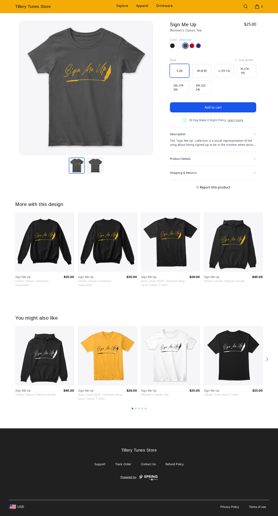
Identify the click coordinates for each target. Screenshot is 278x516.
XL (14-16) (245, 71)
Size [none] (173, 60)
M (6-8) (202, 71)
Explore (122, 5)
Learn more (235, 120)
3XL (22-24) (201, 87)
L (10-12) (224, 71)
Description (178, 134)
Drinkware (164, 5)
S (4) (179, 71)
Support (99, 464)
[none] (243, 60)
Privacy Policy (229, 506)
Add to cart (213, 107)
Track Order (123, 464)
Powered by (128, 477)
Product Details (180, 159)
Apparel (142, 5)
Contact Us (148, 464)
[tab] (76, 165)
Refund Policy (174, 464)
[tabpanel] (86, 88)
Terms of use (257, 506)
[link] (44, 242)
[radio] (179, 70)
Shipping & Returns (183, 173)
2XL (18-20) (178, 87)
